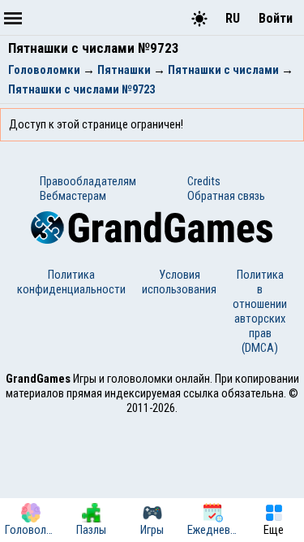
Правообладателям (88, 181)
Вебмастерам (73, 196)
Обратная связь (226, 196)
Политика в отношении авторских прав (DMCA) (260, 311)
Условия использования (179, 282)
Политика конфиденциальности (71, 282)
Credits (204, 181)
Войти (276, 18)
